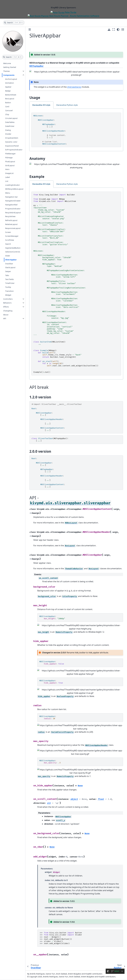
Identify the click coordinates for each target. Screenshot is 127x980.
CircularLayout (11, 118)
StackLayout (10, 267)
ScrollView (9, 240)
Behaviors (7, 303)
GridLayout (10, 165)
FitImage (9, 157)
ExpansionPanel (12, 146)
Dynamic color (11, 142)
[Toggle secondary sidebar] (122, 29)
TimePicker (10, 283)
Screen (8, 232)
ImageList (9, 173)
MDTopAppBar (36, 66)
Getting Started (9, 67)
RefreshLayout (11, 220)
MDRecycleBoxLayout (14, 189)
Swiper (8, 271)
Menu (7, 193)
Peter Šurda (70, 12)
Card (7, 106)
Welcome (7, 63)
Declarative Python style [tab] (67, 105)
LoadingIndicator (12, 185)
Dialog (8, 130)
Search (8, 244)
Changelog (7, 311)
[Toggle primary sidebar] (29, 29)
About (5, 314)
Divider (8, 134)
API (4, 318)
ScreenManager (11, 236)
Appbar (8, 87)
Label (7, 177)
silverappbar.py (74, 87)
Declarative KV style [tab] (41, 105)
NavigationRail (11, 204)
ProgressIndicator (12, 208)
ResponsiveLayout (12, 228)
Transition (9, 291)
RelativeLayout (11, 224)
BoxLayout (9, 98)
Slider (7, 256)
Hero (7, 169)
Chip (7, 114)
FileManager (10, 153)
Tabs (7, 275)
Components (8, 75)
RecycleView (10, 216)
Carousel (9, 110)
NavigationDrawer (13, 201)
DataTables (10, 122)
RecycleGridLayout (13, 212)
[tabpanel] (76, 130)
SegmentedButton (12, 248)
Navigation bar (11, 197)
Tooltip (8, 287)
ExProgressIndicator (13, 149)
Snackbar (9, 263)
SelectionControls (12, 252)
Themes (6, 71)
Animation (9, 83)
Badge (8, 91)
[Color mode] (118, 29)
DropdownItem (11, 138)
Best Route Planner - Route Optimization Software (74, 15)
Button (8, 102)
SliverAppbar (11, 259)
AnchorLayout (11, 79)
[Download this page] (109, 29)
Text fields (9, 279)
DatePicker (9, 126)
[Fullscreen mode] (113, 29)
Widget (8, 295)
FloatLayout (10, 161)
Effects (6, 307)
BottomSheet (10, 95)
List (6, 181)
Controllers (8, 299)
